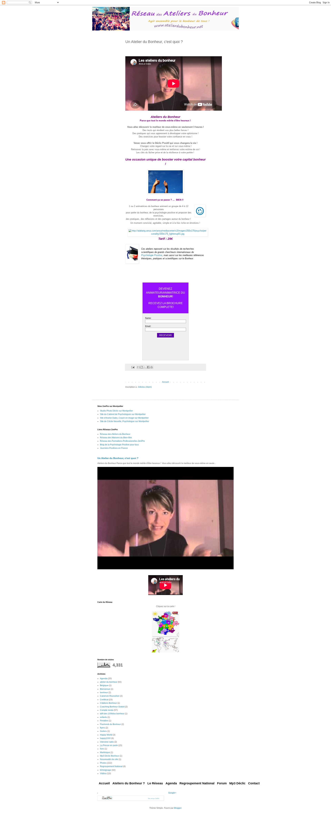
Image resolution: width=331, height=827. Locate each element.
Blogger (177, 808)
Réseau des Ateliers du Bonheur (115, 434)
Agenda (103, 678)
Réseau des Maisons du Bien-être (116, 437)
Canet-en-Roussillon (109, 696)
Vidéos (103, 773)
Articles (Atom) (145, 387)
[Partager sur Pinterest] (151, 367)
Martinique (105, 752)
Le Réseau (155, 783)
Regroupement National (111, 766)
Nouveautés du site (109, 759)
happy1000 (105, 738)
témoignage (105, 770)
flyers (102, 728)
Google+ (172, 793)
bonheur (104, 692)
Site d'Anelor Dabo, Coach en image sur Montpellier (124, 418)
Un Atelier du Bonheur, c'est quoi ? (117, 458)
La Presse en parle (109, 745)
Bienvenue (105, 689)
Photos (103, 763)
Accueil (165, 382)
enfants (103, 717)
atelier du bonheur (108, 682)
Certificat (104, 699)
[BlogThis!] (141, 367)
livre (102, 749)
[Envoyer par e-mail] (138, 367)
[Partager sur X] (145, 367)
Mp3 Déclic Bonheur (109, 756)
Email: (148, 326)
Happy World (106, 735)
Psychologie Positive (151, 255)
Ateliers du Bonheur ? (128, 783)
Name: (148, 318)
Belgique (104, 685)
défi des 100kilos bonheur (112, 713)
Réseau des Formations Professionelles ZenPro (122, 441)
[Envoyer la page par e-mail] (133, 367)
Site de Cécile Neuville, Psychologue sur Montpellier (124, 421)
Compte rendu (106, 710)
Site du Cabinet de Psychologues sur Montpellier (123, 414)
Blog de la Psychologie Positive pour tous (119, 444)
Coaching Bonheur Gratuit (112, 706)
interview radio (107, 742)
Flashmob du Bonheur (110, 724)
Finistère (104, 720)
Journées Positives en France (114, 448)
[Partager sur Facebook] (148, 367)
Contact (254, 783)
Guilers (103, 731)
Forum (222, 783)
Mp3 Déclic (237, 783)
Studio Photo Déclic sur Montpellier (116, 411)
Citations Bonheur (108, 703)
